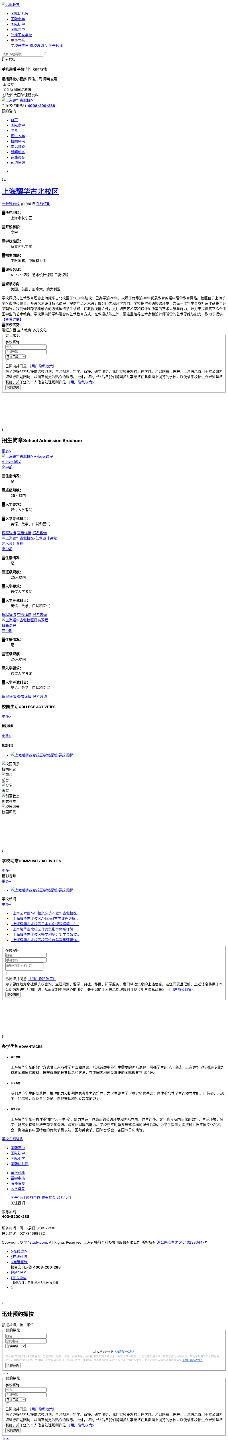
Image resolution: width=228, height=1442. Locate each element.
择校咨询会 (38, 45)
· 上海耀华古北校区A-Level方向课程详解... (44, 918)
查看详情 (24, 533)
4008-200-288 (41, 105)
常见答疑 (18, 146)
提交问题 (13, 995)
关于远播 (56, 45)
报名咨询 (40, 533)
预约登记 (18, 162)
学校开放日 (19, 45)
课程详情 (9, 533)
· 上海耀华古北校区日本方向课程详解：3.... (45, 924)
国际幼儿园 (19, 13)
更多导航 (18, 40)
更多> (6, 451)
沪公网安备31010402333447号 (182, 1242)
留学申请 (18, 1178)
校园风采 (18, 141)
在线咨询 (43, 203)
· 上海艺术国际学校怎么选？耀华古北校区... (45, 913)
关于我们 (18, 1197)
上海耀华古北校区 (30, 191)
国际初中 (18, 24)
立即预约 (13, 1365)
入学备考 (18, 1188)
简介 (14, 130)
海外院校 (18, 1183)
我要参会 (48, 1197)
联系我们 (64, 1197)
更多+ (6, 870)
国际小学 (18, 19)
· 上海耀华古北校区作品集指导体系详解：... (45, 929)
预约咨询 (13, 387)
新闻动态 (18, 152)
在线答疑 (18, 157)
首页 (14, 120)
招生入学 (18, 136)
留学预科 (18, 1172)
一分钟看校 (11, 203)
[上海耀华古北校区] (18, 100)
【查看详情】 (12, 319)
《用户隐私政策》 (42, 366)
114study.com (35, 1242)
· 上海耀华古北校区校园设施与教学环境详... (45, 940)
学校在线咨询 (12, 1139)
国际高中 (18, 29)
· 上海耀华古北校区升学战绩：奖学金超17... (45, 934)
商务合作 (33, 1197)
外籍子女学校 (21, 35)
